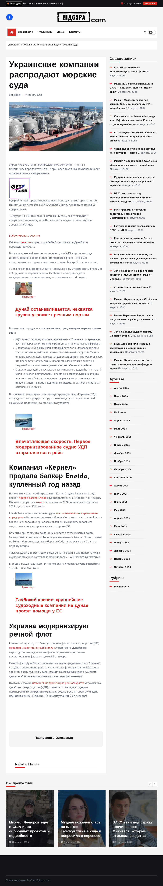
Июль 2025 (121, 494)
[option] (30, 818)
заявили (25, 242)
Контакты (75, 32)
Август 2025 (121, 486)
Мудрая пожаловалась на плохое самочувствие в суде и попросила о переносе (132, 181)
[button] (150, 784)
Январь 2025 (122, 543)
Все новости (25, 32)
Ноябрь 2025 (122, 461)
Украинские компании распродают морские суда (50, 45)
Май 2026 (120, 412)
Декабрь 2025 (122, 453)
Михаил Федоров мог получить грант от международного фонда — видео (131, 364)
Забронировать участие (24, 235)
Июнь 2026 (121, 404)
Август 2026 (121, 388)
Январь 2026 (122, 445)
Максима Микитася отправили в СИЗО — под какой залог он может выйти (131, 88)
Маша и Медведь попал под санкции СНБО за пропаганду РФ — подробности (131, 104)
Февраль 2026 (122, 437)
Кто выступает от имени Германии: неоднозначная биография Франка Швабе (133, 137)
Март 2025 (120, 526)
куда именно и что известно (131, 287)
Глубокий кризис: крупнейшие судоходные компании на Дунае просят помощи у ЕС (51, 606)
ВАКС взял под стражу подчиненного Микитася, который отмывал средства (130, 198)
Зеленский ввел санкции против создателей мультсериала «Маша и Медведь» (131, 275)
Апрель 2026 (122, 421)
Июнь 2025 (121, 502)
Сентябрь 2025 (123, 478)
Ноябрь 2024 (122, 559)
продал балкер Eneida (33, 498)
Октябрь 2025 (122, 469)
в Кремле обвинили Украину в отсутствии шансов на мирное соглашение (130, 348)
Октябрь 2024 (122, 567)
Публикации (45, 32)
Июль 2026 (121, 396)
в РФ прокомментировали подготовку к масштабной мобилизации (127, 214)
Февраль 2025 (122, 535)
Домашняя (14, 45)
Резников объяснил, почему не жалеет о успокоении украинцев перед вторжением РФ (133, 259)
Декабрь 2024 (122, 551)
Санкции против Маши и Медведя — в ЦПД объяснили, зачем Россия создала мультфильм (132, 120)
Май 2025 (119, 510)
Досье (60, 32)
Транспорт (28, 297)
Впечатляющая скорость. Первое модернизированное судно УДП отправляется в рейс (52, 447)
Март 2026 (120, 429)
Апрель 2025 (122, 518)
